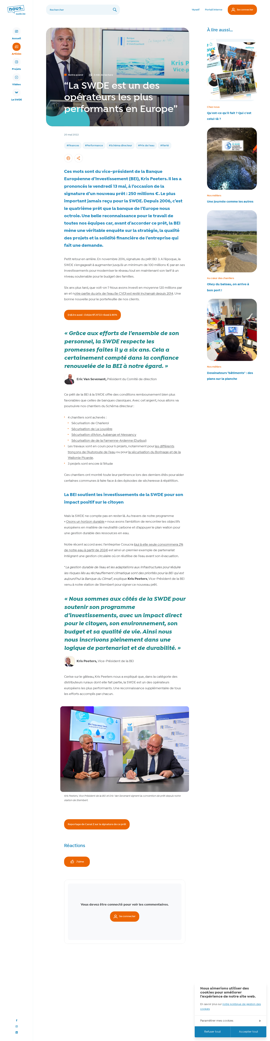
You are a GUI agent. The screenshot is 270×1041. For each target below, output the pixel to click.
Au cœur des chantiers (220, 278)
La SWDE (16, 99)
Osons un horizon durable (85, 522)
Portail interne (213, 9)
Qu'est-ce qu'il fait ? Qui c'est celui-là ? (229, 116)
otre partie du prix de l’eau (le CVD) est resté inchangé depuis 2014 (124, 294)
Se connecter (245, 9)
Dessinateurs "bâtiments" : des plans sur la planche (230, 376)
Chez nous (213, 107)
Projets (16, 69)
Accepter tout (248, 1032)
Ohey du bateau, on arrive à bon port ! (228, 287)
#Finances (73, 145)
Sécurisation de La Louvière (91, 429)
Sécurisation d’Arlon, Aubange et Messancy (103, 435)
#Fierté (164, 145)
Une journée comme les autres (230, 202)
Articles (16, 54)
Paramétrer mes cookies (216, 1021)
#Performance (94, 145)
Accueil (16, 38)
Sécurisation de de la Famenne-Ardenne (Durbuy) (108, 441)
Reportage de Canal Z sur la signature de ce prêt (97, 824)
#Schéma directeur (120, 145)
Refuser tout (212, 1032)
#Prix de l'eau (146, 145)
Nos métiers (214, 195)
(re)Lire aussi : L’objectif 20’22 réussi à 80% (92, 315)
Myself (195, 9)
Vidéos (16, 84)
